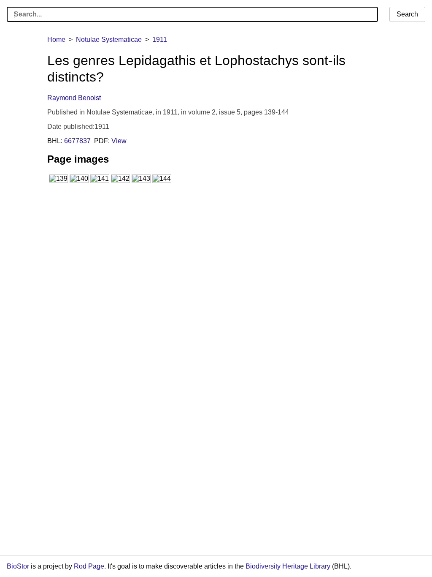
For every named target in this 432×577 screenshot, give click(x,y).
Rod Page (89, 566)
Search (407, 14)
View (119, 140)
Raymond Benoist (74, 97)
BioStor (18, 566)
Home (56, 39)
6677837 (77, 140)
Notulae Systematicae (109, 39)
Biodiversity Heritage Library (288, 566)
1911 (159, 39)
